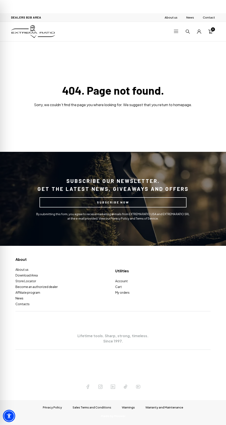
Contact (209, 17)
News (190, 17)
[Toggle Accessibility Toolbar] (9, 416)
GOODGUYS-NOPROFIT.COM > (113, 374)
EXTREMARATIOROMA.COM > (113, 366)
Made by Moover (113, 416)
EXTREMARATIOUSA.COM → (113, 357)
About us (171, 17)
